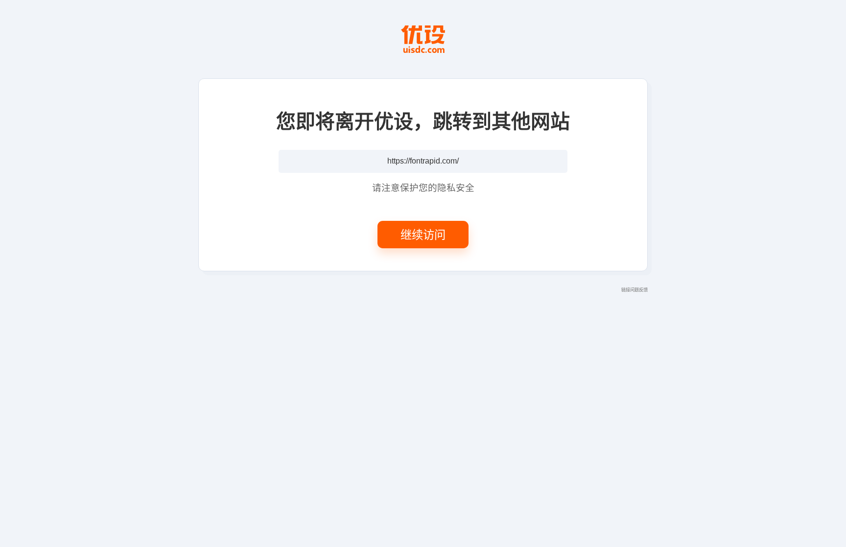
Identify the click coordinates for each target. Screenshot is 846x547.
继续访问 (423, 234)
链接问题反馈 (634, 289)
